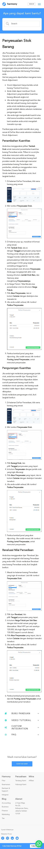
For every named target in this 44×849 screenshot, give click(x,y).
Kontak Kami (22, 764)
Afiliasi (31, 780)
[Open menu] (39, 4)
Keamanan (6, 784)
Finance (5, 810)
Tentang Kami (20, 780)
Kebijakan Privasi (6, 834)
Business (5, 807)
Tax (3, 818)
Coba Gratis (35, 846)
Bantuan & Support (6, 789)
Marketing (6, 814)
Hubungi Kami (20, 784)
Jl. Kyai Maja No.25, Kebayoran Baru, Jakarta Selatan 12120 (21, 808)
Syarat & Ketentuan (7, 830)
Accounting (6, 803)
